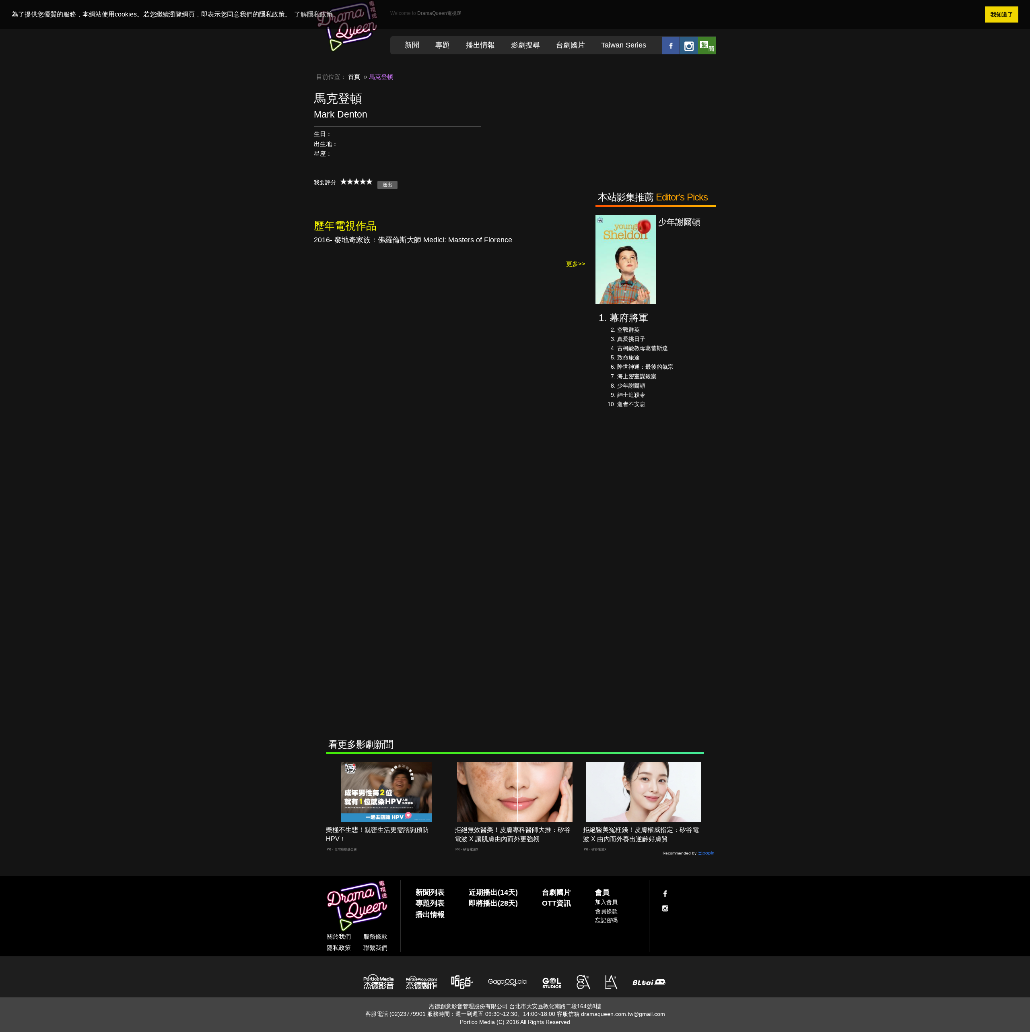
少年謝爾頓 (631, 385)
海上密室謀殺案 (637, 376)
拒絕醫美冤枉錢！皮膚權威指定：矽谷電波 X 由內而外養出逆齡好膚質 (641, 834)
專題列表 (430, 903)
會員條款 (606, 911)
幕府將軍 (629, 317)
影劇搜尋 (525, 45)
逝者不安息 (631, 404)
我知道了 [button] (1002, 14)
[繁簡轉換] (707, 45)
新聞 (412, 45)
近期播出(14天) (493, 892)
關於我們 (339, 936)
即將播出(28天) (493, 903)
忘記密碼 (606, 920)
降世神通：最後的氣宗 (645, 366)
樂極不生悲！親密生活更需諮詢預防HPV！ (377, 834)
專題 (442, 45)
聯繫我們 (375, 947)
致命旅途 (628, 357)
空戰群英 (628, 329)
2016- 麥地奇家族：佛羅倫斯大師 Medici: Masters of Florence (413, 240)
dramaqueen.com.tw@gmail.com (623, 1014)
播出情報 (480, 45)
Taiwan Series (623, 45)
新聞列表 (430, 892)
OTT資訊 (556, 903)
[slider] (356, 181)
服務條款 (375, 936)
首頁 (354, 76)
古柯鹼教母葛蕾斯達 (642, 348)
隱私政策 (339, 947)
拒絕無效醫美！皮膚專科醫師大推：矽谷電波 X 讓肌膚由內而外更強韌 (513, 834)
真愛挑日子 (631, 339)
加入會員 (606, 902)
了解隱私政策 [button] (313, 14)
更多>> (575, 263)
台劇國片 (570, 45)
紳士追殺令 (631, 395)
